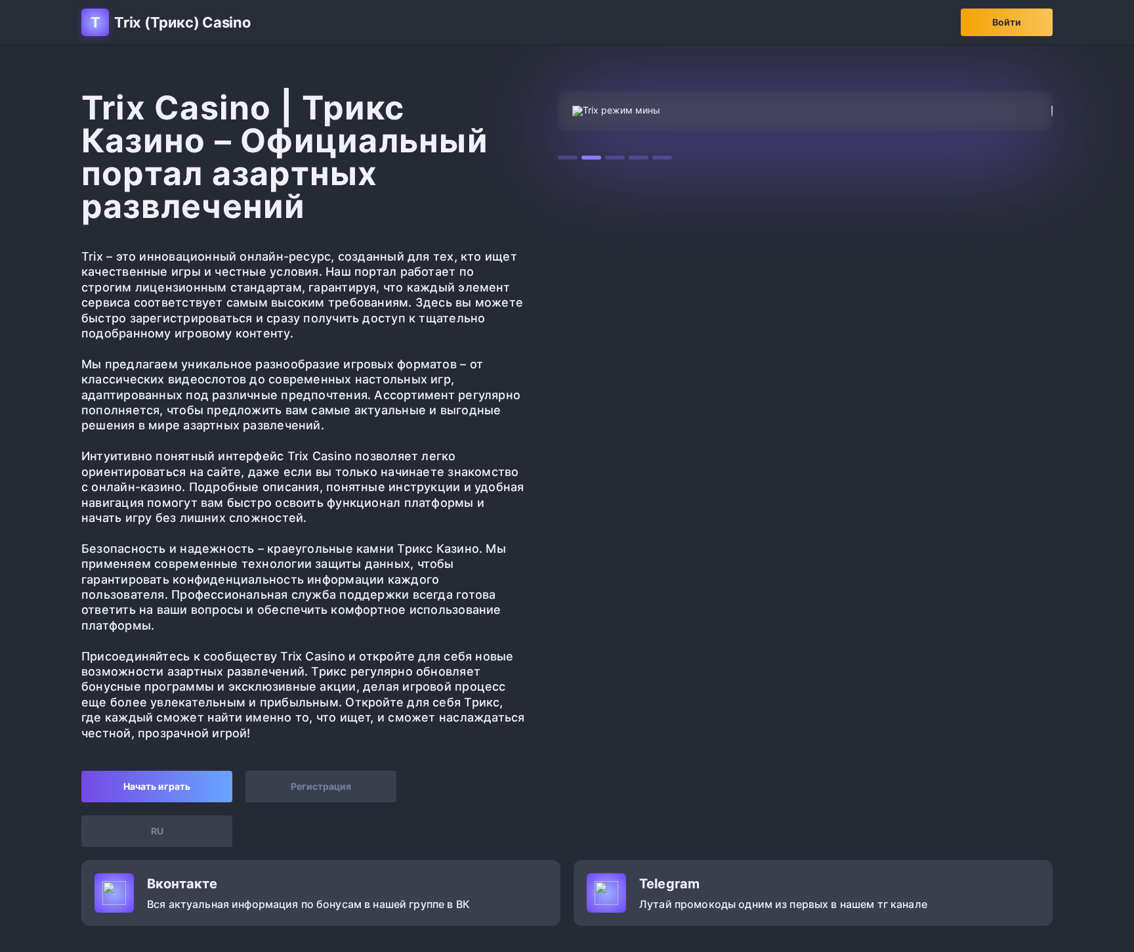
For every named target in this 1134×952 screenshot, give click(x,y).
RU (157, 830)
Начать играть (156, 786)
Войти (1006, 22)
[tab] (568, 158)
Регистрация (321, 786)
